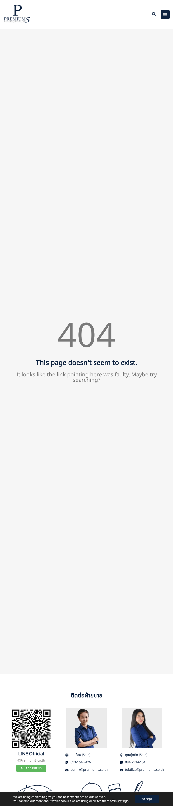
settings (122, 801)
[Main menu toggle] (165, 14)
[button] (154, 15)
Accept (147, 799)
